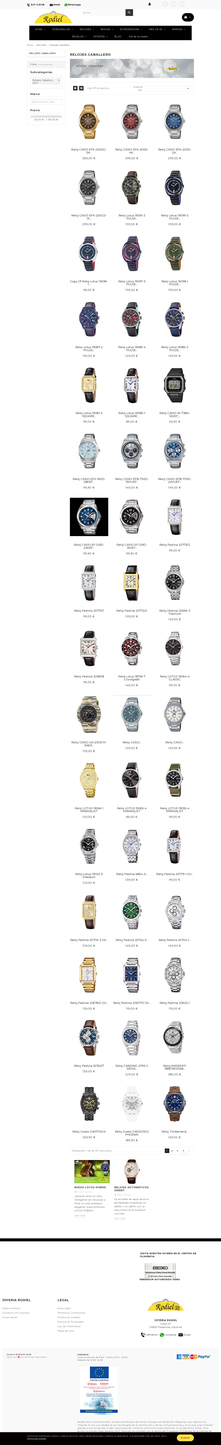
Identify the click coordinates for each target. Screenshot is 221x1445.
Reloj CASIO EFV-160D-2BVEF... (89, 480)
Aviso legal (64, 1308)
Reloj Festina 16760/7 (89, 1066)
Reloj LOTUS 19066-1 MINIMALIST (89, 810)
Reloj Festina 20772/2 (132, 610)
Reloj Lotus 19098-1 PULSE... (174, 283)
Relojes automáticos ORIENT (131, 1189)
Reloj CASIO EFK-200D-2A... (175, 151)
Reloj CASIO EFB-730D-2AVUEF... (175, 480)
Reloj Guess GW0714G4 (89, 1131)
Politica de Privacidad (70, 1322)
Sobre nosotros (11, 1308)
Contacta (170, 1334)
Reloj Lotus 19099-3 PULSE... (175, 217)
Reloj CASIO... (132, 742)
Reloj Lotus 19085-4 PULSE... (132, 349)
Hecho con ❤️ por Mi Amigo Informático (27, 1355)
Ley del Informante (69, 1326)
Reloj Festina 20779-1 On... (174, 874)
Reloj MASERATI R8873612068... (174, 1067)
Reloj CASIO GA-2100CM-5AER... (89, 744)
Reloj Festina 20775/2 (175, 544)
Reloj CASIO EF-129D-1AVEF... (132, 546)
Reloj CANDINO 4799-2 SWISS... (132, 1067)
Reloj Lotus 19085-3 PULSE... (175, 349)
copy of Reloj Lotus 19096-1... (89, 283)
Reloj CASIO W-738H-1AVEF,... (175, 414)
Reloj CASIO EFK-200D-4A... (132, 151)
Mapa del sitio (66, 1331)
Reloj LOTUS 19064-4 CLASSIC (175, 678)
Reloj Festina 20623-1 (175, 1003)
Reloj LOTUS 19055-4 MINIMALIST (174, 810)
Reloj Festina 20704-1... (175, 940)
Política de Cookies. (36, 1438)
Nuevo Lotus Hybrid (90, 1187)
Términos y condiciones (71, 1313)
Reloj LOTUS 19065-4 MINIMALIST (132, 810)
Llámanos (151, 1334)
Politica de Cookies (69, 1317)
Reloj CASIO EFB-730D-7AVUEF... (132, 480)
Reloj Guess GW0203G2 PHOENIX (132, 1133)
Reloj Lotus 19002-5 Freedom (89, 875)
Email (187, 1334)
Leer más (79, 1215)
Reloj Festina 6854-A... (131, 874)
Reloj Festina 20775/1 (89, 610)
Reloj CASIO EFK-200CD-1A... (89, 217)
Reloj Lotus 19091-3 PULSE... (132, 217)
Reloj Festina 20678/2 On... (89, 1003)
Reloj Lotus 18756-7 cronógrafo (132, 678)
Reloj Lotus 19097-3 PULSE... (132, 283)
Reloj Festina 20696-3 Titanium (174, 612)
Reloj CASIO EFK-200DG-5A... (89, 151)
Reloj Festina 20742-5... (132, 940)
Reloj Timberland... (175, 1131)
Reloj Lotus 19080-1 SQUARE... (131, 414)
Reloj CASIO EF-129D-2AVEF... (89, 546)
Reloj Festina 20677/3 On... (132, 1003)
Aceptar (185, 1437)
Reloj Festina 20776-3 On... (89, 940)
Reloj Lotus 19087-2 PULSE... (89, 349)
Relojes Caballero (42, 53)
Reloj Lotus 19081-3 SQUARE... (89, 414)
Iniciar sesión (10, 1317)
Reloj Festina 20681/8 (89, 676)
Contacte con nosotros (15, 1313)
